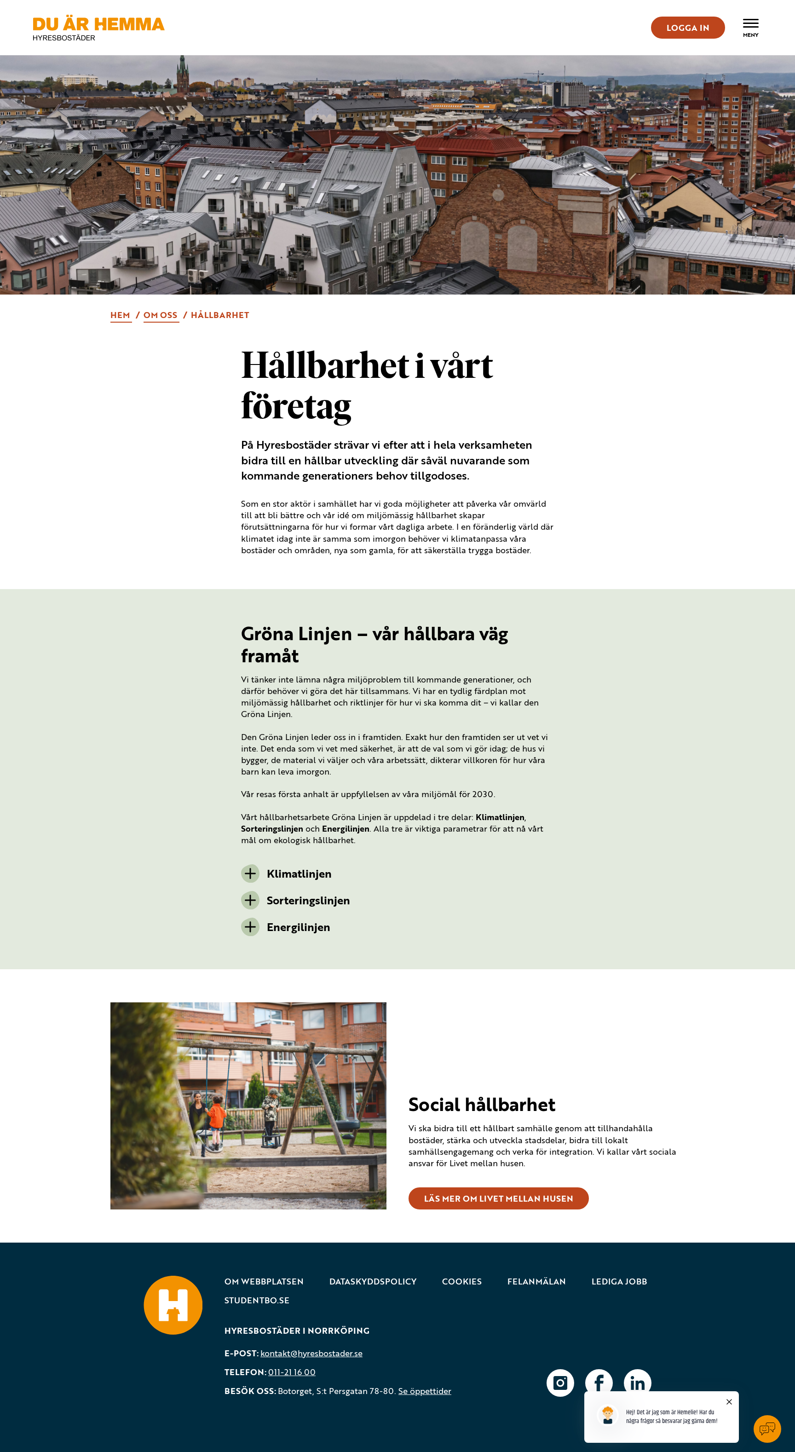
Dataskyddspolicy (372, 1281)
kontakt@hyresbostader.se (311, 1353)
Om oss (161, 315)
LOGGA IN (688, 28)
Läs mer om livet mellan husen (498, 1198)
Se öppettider (424, 1391)
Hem (121, 315)
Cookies (462, 1281)
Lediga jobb (619, 1281)
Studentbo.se (257, 1300)
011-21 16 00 (292, 1372)
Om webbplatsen (264, 1281)
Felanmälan (536, 1281)
